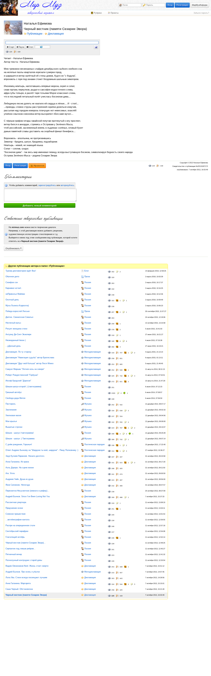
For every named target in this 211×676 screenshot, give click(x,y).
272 (113, 381)
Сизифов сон (12, 282)
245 (113, 515)
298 (113, 468)
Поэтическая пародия (94, 444)
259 (113, 324)
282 (113, 347)
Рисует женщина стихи (16, 329)
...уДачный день (13, 346)
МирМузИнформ (199, 5)
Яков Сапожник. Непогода (18, 485)
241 (113, 474)
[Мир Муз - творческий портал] (41, 5)
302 (113, 272)
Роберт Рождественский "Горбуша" (22, 375)
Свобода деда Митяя (15, 398)
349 (113, 341)
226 (113, 561)
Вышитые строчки (14, 427)
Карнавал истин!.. (14, 288)
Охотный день (12, 299)
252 (113, 370)
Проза (87, 276)
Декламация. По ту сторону (18, 352)
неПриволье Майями (15, 294)
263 (113, 283)
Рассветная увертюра (16, 502)
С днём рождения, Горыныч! (19, 444)
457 (113, 312)
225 (10, 52)
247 (113, 457)
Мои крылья (11, 421)
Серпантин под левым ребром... (21, 548)
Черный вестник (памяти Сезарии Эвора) (26, 595)
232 (113, 486)
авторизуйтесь (67, 185)
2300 (113, 393)
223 (113, 480)
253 (113, 364)
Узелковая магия (13, 415)
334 (113, 410)
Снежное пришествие (15, 514)
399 (113, 439)
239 (113, 520)
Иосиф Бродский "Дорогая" (18, 381)
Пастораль (11, 404)
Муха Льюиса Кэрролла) (17, 305)
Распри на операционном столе (20, 525)
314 (113, 451)
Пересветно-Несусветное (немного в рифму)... (27, 491)
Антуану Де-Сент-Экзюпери (18, 334)
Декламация (56, 33)
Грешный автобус (14, 392)
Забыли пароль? (201, 13)
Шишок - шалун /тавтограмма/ (20, 433)
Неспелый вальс (13, 323)
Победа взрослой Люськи (18, 311)
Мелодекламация (92, 352)
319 (113, 335)
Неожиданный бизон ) (16, 340)
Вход (170, 5)
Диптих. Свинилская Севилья (19, 317)
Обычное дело (12, 276)
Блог (86, 271)
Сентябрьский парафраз (17, 531)
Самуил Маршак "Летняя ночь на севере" (25, 369)
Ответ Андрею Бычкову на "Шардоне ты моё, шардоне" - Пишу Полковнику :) (42, 450)
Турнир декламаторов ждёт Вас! (21, 271)
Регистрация (182, 5)
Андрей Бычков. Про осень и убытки (23, 572)
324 (113, 584)
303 (113, 578)
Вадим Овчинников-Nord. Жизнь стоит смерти (27, 566)
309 (113, 497)
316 (113, 353)
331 (113, 462)
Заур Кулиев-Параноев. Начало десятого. (25, 456)
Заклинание (11, 410)
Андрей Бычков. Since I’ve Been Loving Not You (28, 496)
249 (113, 399)
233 (113, 573)
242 (113, 289)
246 (113, 526)
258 (113, 358)
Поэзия (87, 282)
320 (113, 277)
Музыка (87, 404)
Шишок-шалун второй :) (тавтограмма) (23, 386)
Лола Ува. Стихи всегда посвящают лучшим (26, 577)
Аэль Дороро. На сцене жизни (20, 467)
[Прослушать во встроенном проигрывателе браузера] (96, 47)
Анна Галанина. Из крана (17, 462)
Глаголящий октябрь (15, 537)
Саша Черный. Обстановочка (19, 589)
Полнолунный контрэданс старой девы (24, 560)
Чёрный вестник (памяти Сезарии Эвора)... (26, 543)
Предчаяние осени (14, 508)
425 (113, 376)
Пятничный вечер (14, 554)
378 (113, 329)
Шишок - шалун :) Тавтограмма (20, 438)
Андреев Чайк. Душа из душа (19, 479)
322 (113, 300)
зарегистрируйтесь (47, 185)
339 (113, 445)
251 (113, 387)
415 (113, 428)
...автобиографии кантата (17, 519)
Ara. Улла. (10, 473)
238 (113, 295)
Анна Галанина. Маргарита (18, 583)
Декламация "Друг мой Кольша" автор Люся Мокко (29, 363)
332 (113, 422)
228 (113, 544)
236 (113, 306)
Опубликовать (13, 248)
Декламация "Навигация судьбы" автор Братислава (30, 357)
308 (113, 434)
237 (113, 416)
